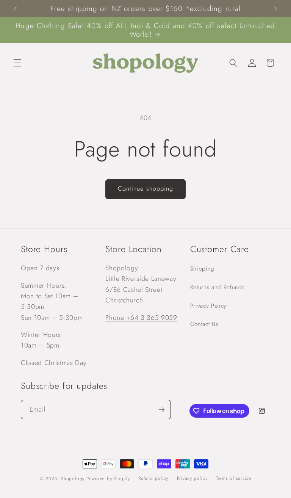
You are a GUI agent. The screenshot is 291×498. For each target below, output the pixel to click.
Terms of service (233, 478)
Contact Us (204, 324)
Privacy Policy (208, 306)
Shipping (202, 269)
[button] (17, 63)
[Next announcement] (275, 8)
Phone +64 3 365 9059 (141, 318)
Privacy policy (192, 478)
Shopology (72, 478)
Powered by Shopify (108, 478)
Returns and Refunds (217, 287)
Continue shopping (146, 188)
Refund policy (153, 478)
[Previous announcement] (15, 8)
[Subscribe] (161, 410)
